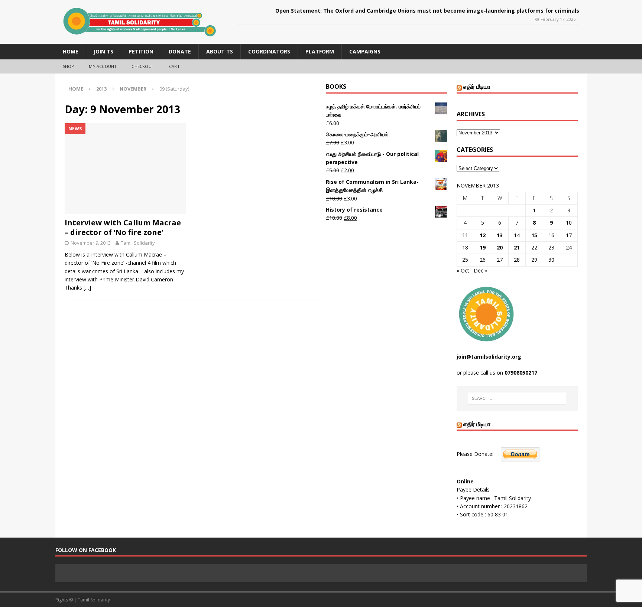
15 (534, 235)
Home (70, 51)
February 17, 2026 (558, 19)
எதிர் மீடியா (476, 86)
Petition (141, 51)
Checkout (143, 66)
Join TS (103, 51)
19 (483, 247)
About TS (219, 51)
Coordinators (269, 51)
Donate (180, 51)
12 (483, 235)
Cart (174, 66)
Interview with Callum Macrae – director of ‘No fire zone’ (123, 227)
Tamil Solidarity (138, 242)
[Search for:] (517, 398)
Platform (319, 51)
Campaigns (364, 51)
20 (500, 247)
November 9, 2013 (91, 242)
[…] (87, 287)
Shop (68, 66)
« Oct (463, 270)
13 (500, 235)
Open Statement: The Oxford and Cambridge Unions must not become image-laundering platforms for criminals (427, 10)
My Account (103, 66)
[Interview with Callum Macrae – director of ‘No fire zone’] (125, 168)
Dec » (480, 270)
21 (517, 247)
